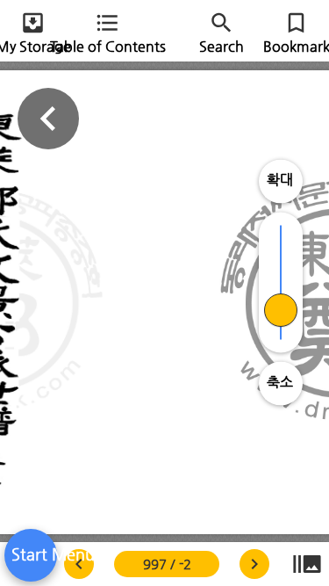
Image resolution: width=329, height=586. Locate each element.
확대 (280, 179)
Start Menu (30, 554)
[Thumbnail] (307, 564)
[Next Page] (79, 564)
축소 (280, 381)
